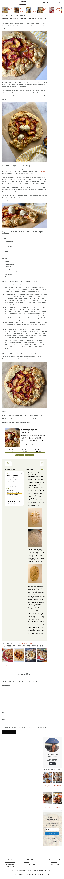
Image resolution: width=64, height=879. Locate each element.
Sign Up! (26, 862)
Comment (5, 691)
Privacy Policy (10, 862)
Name (4, 712)
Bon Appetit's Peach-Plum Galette (25, 643)
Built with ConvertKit (57, 840)
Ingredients (8, 464)
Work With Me (54, 864)
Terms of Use (9, 866)
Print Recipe (25, 444)
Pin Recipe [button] (33, 444)
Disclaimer (10, 864)
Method (42, 464)
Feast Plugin (44, 874)
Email (4, 719)
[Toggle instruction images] (43, 469)
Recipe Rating (6, 685)
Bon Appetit (43, 171)
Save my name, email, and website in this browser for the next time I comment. (25, 727)
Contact (54, 862)
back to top (32, 854)
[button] (21, 473)
